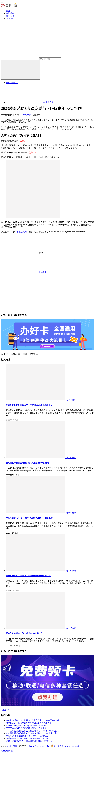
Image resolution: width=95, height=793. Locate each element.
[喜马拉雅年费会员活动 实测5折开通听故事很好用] (36, 458)
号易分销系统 (7, 751)
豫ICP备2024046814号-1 (39, 746)
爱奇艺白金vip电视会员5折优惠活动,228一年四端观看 (29, 518)
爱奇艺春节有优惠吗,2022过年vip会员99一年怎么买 (28, 576)
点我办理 (5, 710)
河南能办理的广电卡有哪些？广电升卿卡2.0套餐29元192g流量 (33, 720)
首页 (8, 11)
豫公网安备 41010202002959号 (67, 746)
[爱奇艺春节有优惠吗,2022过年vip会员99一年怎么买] (36, 570)
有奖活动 (10, 13)
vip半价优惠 (26, 115)
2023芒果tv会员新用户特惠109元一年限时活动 (26, 726)
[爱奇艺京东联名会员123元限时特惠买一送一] (36, 628)
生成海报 (42, 272)
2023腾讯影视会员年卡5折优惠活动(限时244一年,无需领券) (31, 733)
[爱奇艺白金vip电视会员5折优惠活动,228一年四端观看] (36, 513)
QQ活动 (9, 18)
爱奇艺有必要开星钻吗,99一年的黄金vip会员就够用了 (29, 405)
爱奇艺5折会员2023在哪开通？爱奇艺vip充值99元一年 (29, 736)
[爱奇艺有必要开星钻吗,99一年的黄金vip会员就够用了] (36, 400)
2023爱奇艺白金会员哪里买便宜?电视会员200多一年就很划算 (32, 731)
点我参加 (33, 152)
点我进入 (24, 141)
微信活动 (10, 16)
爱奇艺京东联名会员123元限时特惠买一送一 (25, 633)
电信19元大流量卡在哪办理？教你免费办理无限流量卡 (29, 723)
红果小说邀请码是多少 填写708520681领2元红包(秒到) (29, 741)
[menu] (2, 2)
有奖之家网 (22, 232)
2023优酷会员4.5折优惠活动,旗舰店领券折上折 (26, 728)
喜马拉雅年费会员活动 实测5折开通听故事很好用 (27, 463)
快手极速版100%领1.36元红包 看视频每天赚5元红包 (28, 738)
